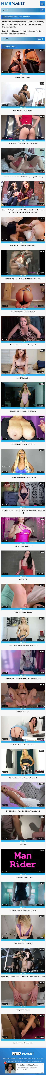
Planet (13, 3)
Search (40, 39)
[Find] (42, 10)
